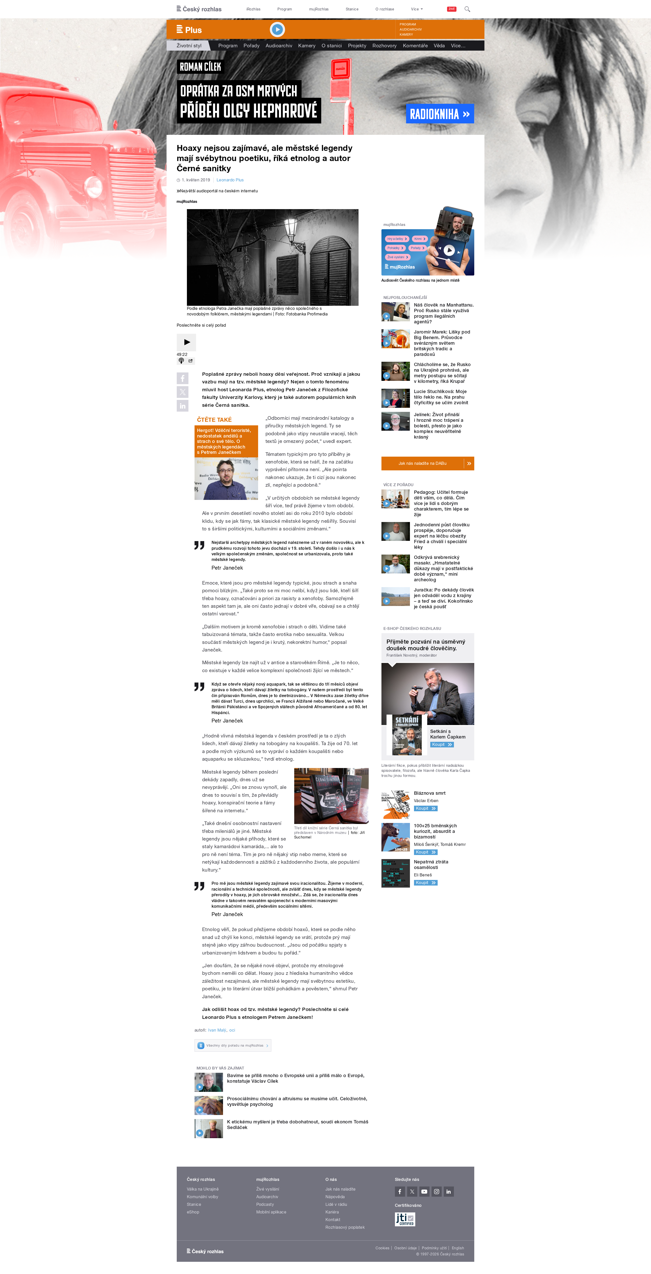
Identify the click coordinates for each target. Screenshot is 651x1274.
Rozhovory (385, 45)
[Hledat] (467, 9)
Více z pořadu (398, 485)
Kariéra (332, 1212)
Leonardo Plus (230, 180)
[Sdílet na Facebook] (182, 378)
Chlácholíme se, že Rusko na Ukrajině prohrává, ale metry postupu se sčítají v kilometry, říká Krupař (442, 373)
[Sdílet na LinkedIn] (182, 406)
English (458, 1248)
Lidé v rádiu (336, 1204)
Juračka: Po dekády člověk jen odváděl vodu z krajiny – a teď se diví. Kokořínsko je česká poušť (444, 598)
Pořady (252, 45)
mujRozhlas (319, 9)
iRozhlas (253, 9)
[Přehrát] (186, 342)
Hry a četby (395, 239)
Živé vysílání (396, 257)
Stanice (352, 9)
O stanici (332, 45)
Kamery (406, 34)
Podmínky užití (434, 1248)
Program (284, 9)
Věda (439, 45)
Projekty (357, 45)
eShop (193, 1212)
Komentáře (415, 45)
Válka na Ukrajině (203, 1189)
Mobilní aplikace (271, 1212)
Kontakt (333, 1219)
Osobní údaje (405, 1248)
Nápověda (335, 1196)
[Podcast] (181, 361)
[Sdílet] (190, 361)
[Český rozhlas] (199, 9)
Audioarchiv (411, 29)
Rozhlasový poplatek (345, 1227)
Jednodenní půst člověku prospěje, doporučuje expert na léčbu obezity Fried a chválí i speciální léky (441, 536)
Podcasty (265, 1204)
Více (458, 45)
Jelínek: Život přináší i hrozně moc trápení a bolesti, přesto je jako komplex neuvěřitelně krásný (439, 426)
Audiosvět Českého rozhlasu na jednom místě (420, 280)
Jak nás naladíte (341, 1189)
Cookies (382, 1248)
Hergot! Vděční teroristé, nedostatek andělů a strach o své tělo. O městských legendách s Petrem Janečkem (224, 441)
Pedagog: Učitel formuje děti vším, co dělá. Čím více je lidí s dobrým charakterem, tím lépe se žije (441, 503)
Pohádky (394, 248)
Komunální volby (202, 1196)
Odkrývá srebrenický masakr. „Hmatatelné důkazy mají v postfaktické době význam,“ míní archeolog (443, 568)
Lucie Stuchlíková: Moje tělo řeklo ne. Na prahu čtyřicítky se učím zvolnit (441, 397)
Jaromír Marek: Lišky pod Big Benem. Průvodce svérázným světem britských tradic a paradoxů (442, 343)
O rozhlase (385, 9)
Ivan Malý (217, 1030)
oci (232, 1030)
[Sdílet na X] (182, 392)
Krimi (418, 239)
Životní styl (189, 45)
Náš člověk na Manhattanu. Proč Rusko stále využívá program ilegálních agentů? (444, 313)
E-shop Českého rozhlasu (412, 628)
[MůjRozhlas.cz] (187, 202)
